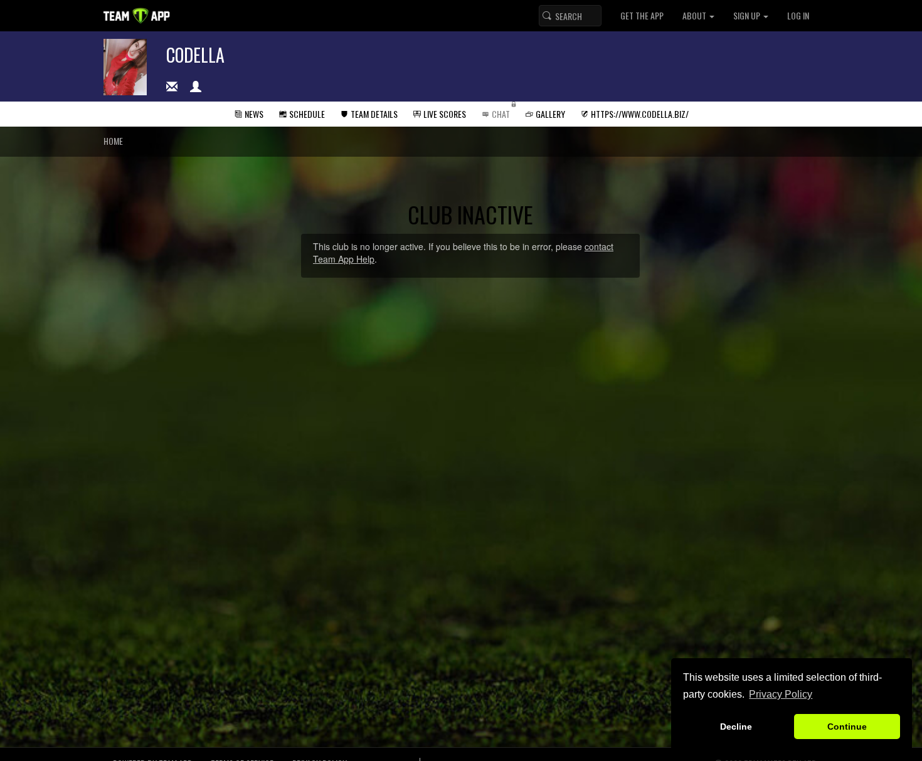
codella (195, 55)
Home (113, 140)
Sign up (747, 15)
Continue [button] (847, 727)
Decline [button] (736, 727)
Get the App (642, 15)
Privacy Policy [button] (780, 694)
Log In (798, 15)
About (695, 15)
